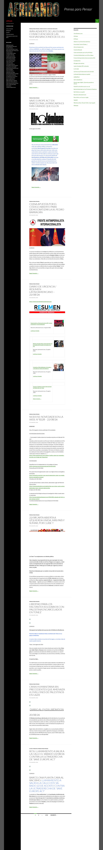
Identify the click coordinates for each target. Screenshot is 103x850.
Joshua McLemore (9, 62)
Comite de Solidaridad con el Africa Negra (83, 55)
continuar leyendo (35, 330)
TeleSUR (76, 100)
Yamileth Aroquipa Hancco (11, 87)
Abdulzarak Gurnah (9, 45)
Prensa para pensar (34, 28)
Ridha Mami (8, 80)
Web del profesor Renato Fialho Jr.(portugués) (84, 102)
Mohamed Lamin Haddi (10, 72)
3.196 (46, 815)
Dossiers (8, 32)
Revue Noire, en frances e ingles (81, 97)
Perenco (15, 76)
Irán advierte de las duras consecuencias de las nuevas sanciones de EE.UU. (47, 34)
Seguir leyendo (33, 87)
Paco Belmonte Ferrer (10, 76)
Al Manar (76, 39)
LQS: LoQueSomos (78, 79)
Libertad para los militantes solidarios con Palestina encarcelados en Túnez (46, 608)
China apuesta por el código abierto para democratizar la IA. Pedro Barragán (46, 208)
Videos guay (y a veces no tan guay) (48, 28)
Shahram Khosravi (14, 81)
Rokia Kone (8, 81)
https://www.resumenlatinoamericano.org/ (40, 301)
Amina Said (15, 46)
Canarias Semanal (78, 49)
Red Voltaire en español (79, 92)
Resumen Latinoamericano (80, 94)
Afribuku (76, 36)
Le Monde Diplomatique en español (82, 74)
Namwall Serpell (9, 73)
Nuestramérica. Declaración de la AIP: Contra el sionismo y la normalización (41, 323)
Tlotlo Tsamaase (9, 83)
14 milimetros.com (78, 33)
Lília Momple (14, 66)
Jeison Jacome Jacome (10, 61)
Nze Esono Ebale (15, 73)
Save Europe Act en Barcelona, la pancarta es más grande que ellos (46, 103)
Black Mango (8, 50)
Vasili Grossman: (15, 83)
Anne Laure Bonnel (9, 49)
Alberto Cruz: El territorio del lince (82, 41)
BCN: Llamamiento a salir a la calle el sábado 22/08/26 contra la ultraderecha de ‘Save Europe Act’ (46, 755)
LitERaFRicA (77, 77)
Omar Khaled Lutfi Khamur (11, 75)
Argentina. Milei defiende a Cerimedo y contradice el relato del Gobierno (42, 368)
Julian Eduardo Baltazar (10, 64)
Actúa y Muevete (33, 748)
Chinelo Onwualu (9, 51)
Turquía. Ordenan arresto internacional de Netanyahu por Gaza (42, 387)
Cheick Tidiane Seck (14, 50)
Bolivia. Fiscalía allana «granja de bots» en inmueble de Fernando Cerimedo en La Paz (42, 345)
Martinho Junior (15, 68)
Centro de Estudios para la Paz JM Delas (83, 52)
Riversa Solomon (14, 80)
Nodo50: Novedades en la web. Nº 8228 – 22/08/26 (46, 418)
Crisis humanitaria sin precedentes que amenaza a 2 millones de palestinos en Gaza (47, 690)
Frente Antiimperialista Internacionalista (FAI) (84, 58)
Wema (15, 84)
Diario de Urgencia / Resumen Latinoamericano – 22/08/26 (42, 290)
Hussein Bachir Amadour (10, 58)
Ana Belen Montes (9, 47)
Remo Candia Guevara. (10, 79)
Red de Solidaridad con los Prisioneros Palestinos (85, 89)
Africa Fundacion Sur (79, 47)
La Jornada (76, 68)
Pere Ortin (8, 77)
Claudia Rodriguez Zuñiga (11, 53)
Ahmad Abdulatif (9, 46)
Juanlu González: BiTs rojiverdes (81, 66)
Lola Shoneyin (8, 66)
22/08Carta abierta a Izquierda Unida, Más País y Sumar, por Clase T (47, 520)
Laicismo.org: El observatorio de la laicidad (84, 71)
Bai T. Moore (15, 49)
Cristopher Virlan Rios (10, 54)
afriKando (9, 21)
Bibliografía (8, 30)
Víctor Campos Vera (9, 84)
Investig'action (77, 60)
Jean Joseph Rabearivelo (10, 60)
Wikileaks (76, 105)
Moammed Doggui (9, 69)
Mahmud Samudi (9, 68)
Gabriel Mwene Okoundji (10, 57)
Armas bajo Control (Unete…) (80, 44)
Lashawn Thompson (14, 65)
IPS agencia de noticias (79, 63)
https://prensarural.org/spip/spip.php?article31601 (42, 466)
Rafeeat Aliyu (12, 77)
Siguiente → (54, 815)
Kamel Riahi (8, 65)
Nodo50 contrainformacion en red (82, 86)
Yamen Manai (8, 85)
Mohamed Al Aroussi (10, 70)
